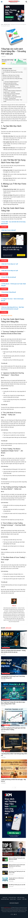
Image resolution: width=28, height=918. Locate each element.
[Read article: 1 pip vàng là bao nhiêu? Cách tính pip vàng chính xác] (14, 743)
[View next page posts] (15, 788)
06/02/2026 (11, 886)
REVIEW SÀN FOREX (5, 899)
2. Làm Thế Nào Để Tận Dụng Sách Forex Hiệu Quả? (12, 73)
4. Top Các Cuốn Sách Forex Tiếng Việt (11, 76)
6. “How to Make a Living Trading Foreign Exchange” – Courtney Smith (12, 97)
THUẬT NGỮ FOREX (12, 897)
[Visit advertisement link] (14, 14)
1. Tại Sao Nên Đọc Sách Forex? (9, 70)
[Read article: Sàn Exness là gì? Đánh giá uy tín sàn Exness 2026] (5, 873)
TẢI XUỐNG (4, 226)
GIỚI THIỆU (24, 899)
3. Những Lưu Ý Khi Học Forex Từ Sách (10, 75)
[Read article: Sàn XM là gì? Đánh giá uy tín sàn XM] (5, 886)
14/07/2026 (3, 705)
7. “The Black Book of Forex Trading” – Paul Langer (12, 100)
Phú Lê (14, 605)
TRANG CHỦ (4, 897)
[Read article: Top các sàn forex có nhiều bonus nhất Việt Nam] (5, 879)
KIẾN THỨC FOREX (20, 897)
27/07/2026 (3, 654)
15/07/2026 (3, 679)
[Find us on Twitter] (12, 914)
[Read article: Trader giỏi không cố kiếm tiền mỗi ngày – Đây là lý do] (14, 769)
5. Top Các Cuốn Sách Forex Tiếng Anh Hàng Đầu (12, 79)
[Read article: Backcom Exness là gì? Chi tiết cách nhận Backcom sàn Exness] (5, 866)
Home (2, 24)
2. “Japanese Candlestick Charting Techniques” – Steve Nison (10, 85)
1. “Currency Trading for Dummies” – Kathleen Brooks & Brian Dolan (11, 82)
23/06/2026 (11, 861)
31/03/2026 (11, 881)
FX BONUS (19, 899)
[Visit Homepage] (13, 1)
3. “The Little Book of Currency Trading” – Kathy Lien (12, 88)
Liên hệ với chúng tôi (14, 903)
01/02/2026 (11, 874)
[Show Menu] (1, 1)
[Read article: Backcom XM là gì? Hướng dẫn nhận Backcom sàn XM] (5, 859)
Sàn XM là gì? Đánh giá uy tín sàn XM (17, 884)
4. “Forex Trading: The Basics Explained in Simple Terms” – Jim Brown (12, 91)
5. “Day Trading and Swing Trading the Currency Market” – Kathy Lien (11, 94)
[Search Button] (26, 1)
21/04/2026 (3, 783)
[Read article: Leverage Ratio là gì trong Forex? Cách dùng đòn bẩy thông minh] (14, 665)
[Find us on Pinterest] (14, 914)
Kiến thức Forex (7, 24)
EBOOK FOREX (13, 899)
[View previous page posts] (13, 788)
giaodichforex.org (7, 907)
